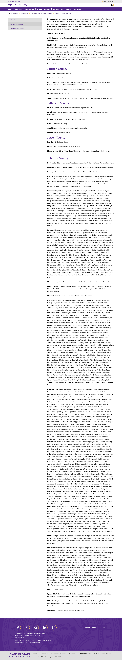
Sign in (104, 1)
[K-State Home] (10, 5)
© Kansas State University (39, 657)
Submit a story (90, 627)
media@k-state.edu (35, 642)
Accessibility (72, 654)
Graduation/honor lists (16, 24)
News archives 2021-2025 (17, 28)
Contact (102, 627)
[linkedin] (45, 627)
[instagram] (54, 627)
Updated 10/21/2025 (55, 657)
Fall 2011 (57, 13)
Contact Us (35, 654)
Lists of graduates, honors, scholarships (41, 13)
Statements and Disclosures (58, 654)
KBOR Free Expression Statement (102, 654)
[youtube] (36, 627)
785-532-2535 (19, 642)
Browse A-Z (111, 1)
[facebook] (18, 627)
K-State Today (21, 4)
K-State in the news (15, 20)
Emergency (44, 654)
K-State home (14, 13)
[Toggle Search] (112, 5)
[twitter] (27, 627)
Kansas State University (14, 1)
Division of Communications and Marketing (30, 633)
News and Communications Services (27, 635)
